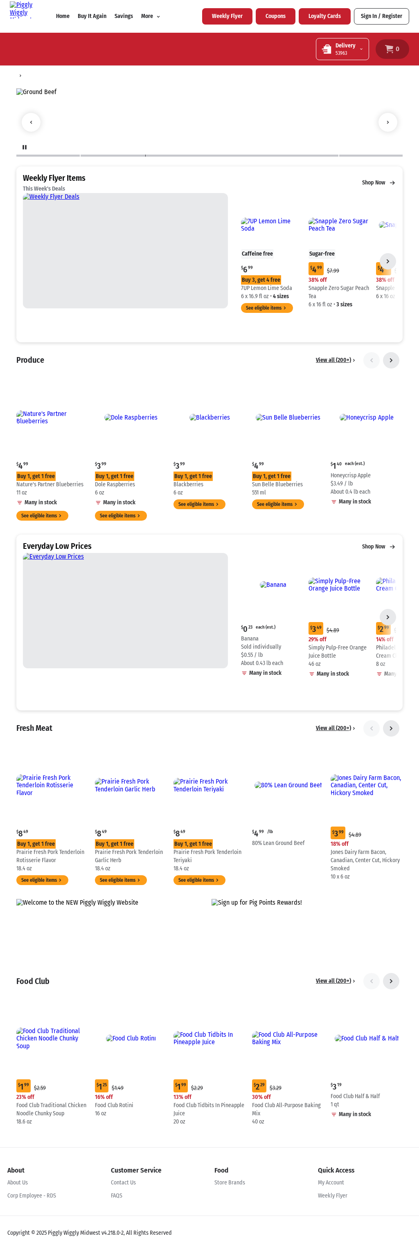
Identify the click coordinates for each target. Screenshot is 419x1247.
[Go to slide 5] (306, 156)
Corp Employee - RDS (31, 1195)
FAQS (116, 1195)
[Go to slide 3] (177, 156)
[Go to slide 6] (371, 156)
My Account (331, 1182)
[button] (273, 247)
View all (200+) (333, 360)
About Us (17, 1182)
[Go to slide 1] (48, 156)
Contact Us (123, 1182)
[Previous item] (31, 122)
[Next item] (387, 122)
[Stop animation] (24, 147)
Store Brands (229, 1182)
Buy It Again (92, 16)
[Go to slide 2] (113, 156)
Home (63, 16)
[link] (227, 16)
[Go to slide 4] (213, 156)
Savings (124, 16)
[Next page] (388, 261)
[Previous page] (371, 360)
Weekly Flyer (332, 1195)
